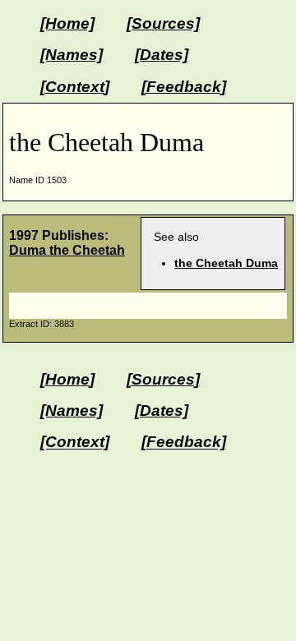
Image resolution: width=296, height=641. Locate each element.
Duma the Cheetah (67, 250)
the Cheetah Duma (226, 263)
